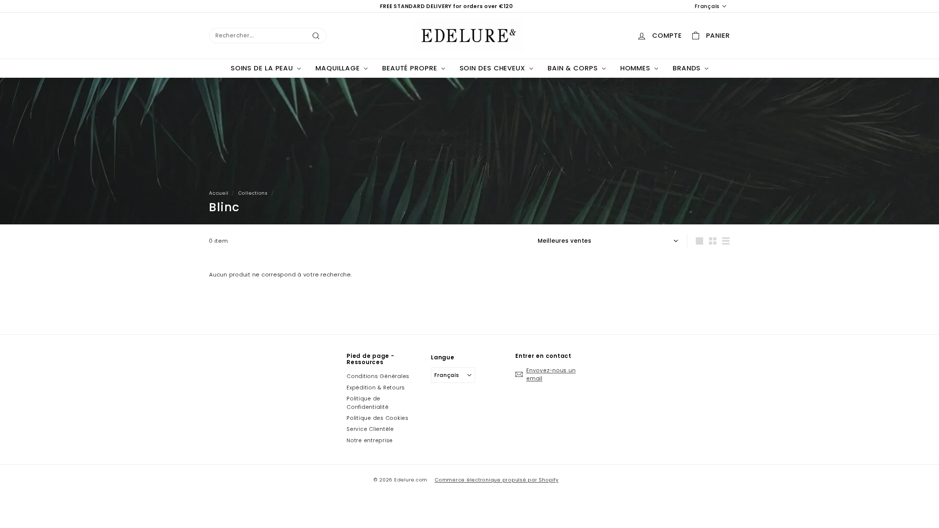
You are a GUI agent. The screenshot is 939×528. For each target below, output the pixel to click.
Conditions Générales (378, 376)
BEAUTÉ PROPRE (410, 68)
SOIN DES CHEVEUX (493, 68)
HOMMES (636, 68)
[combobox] (267, 35)
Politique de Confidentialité (367, 402)
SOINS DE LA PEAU (263, 68)
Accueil (218, 193)
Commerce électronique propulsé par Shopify (497, 479)
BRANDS (688, 68)
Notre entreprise (370, 440)
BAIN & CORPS (574, 68)
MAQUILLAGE (338, 68)
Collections (253, 193)
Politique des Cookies (378, 418)
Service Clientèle (370, 429)
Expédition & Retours (376, 387)
